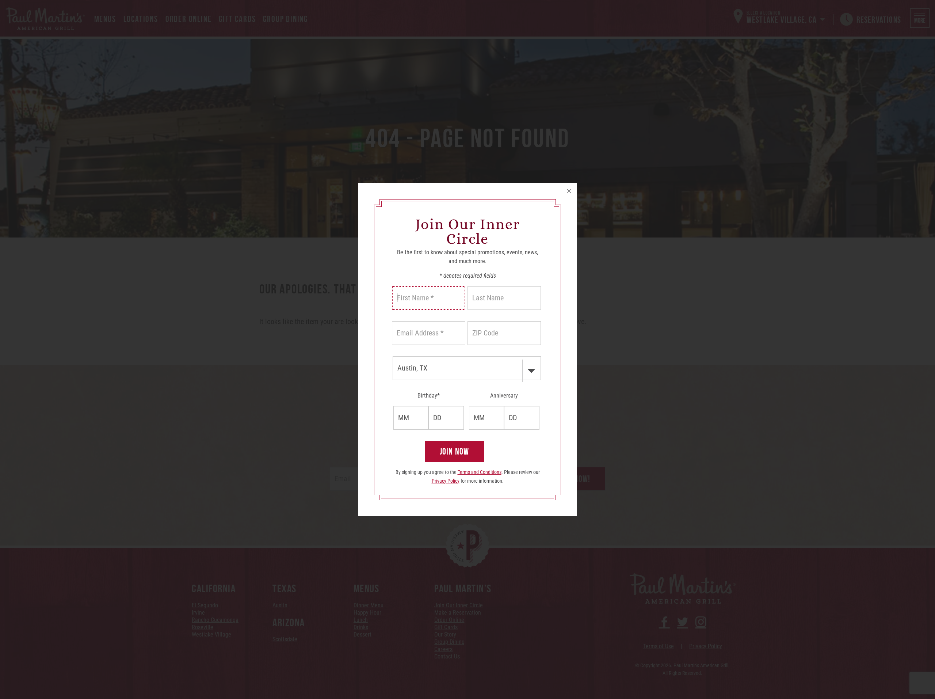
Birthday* (428, 395)
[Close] (569, 191)
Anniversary (504, 395)
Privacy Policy (445, 481)
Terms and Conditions (479, 472)
